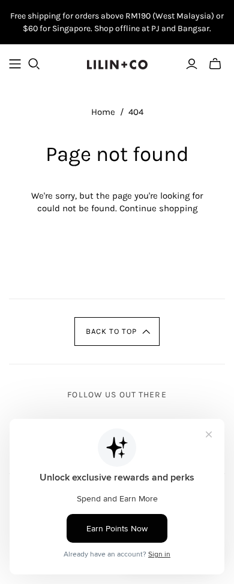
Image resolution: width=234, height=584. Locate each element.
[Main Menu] (15, 64)
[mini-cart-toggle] (215, 64)
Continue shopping (158, 208)
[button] (117, 331)
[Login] (191, 64)
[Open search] (34, 64)
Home (103, 112)
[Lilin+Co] (117, 63)
